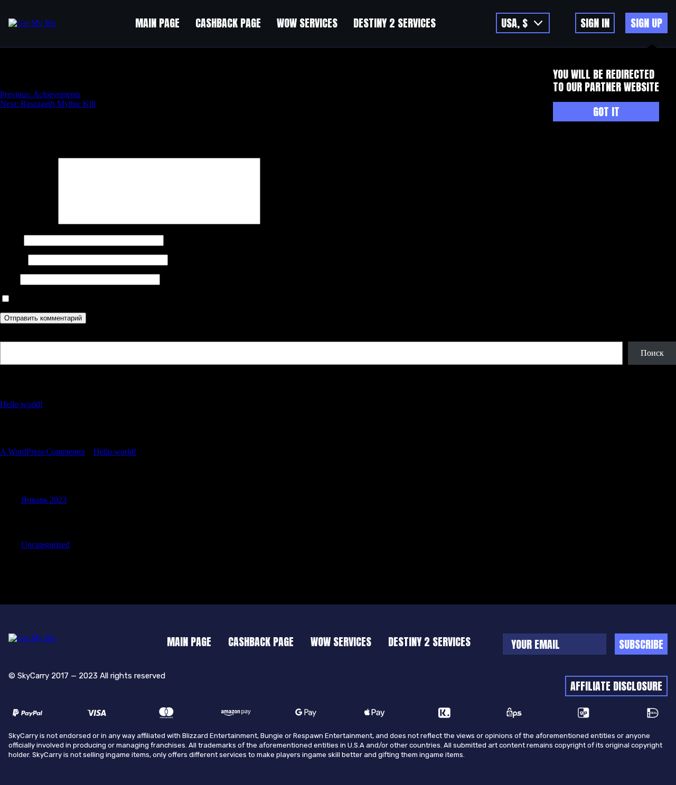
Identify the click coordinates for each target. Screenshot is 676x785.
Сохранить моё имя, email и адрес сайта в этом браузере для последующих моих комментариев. (184, 299)
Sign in (594, 23)
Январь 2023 (44, 499)
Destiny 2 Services (394, 23)
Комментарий (28, 221)
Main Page (157, 23)
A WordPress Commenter (42, 451)
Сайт (9, 279)
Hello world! (21, 404)
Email (13, 259)
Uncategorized (45, 544)
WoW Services (307, 23)
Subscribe (641, 644)
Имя (11, 239)
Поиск (11, 336)
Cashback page (228, 23)
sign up (646, 23)
